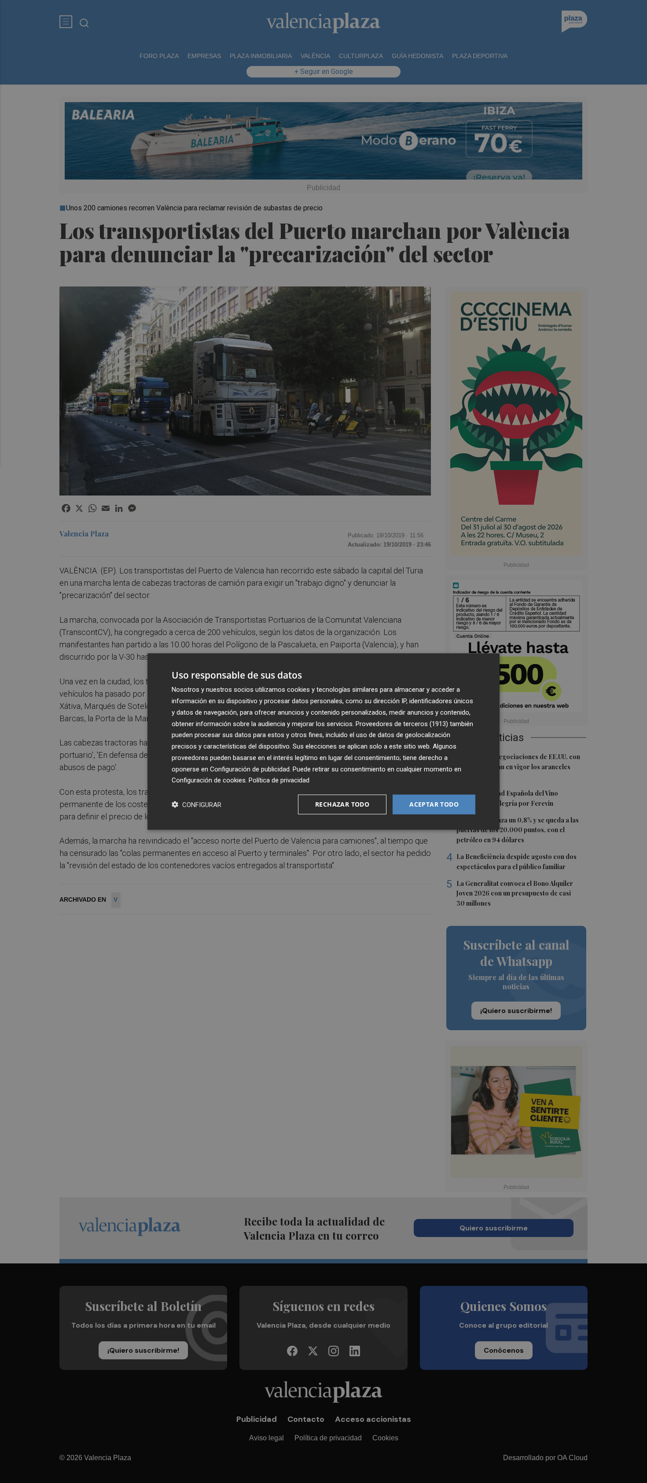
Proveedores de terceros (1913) (402, 723)
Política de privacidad (279, 780)
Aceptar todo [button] (434, 804)
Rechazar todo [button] (342, 804)
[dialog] (323, 741)
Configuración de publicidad (250, 769)
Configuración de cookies (209, 780)
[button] (196, 805)
